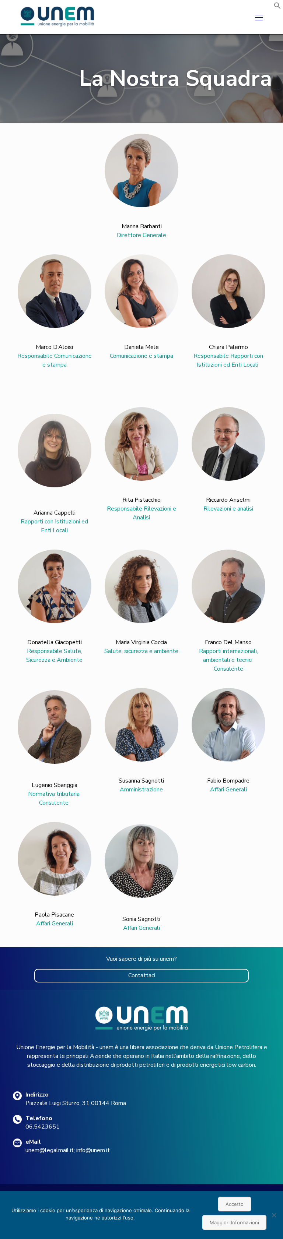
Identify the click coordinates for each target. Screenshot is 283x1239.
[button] (277, 7)
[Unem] (57, 26)
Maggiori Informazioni (234, 1222)
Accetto (235, 1204)
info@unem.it (93, 1150)
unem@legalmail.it (49, 1150)
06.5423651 (42, 1127)
